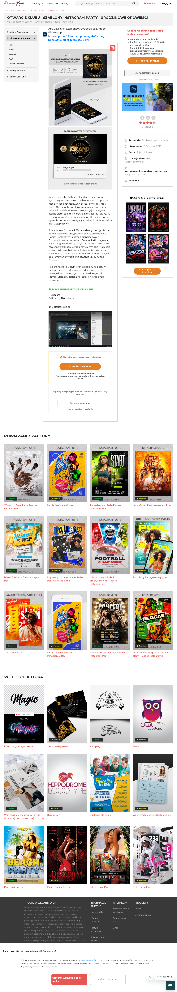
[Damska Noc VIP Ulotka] (158, 248)
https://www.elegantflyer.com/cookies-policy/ (74, 963)
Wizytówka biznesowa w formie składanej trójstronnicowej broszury (24, 817)
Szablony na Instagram (19, 38)
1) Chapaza (54, 295)
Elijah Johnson (145, 152)
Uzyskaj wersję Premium (147, 271)
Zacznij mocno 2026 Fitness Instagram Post (105, 507)
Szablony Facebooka (17, 32)
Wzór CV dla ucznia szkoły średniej (152, 815)
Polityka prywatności (96, 929)
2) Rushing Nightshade (61, 298)
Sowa (136, 746)
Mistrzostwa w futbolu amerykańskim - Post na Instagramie (104, 580)
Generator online (143, 915)
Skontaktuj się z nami (120, 920)
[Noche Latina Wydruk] (158, 217)
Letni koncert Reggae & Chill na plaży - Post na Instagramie (150, 654)
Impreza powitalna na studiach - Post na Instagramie (65, 579)
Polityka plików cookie (98, 939)
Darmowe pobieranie (80, 403)
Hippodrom (53, 815)
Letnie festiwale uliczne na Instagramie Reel (61, 654)
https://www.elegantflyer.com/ (89, 960)
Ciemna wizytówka (57, 746)
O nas (115, 928)
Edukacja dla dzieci (100, 815)
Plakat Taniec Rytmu (59, 887)
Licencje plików (98, 912)
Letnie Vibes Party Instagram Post (152, 505)
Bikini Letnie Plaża (100, 887)
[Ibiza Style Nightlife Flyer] (136, 248)
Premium (151, 3)
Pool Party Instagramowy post (150, 577)
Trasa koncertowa (14, 652)
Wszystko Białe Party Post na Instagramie (20, 507)
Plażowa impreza (14, 887)
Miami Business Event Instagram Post (22, 579)
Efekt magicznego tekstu (18, 746)
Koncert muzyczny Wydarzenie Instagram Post (107, 654)
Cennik (138, 908)
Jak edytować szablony (57, 3)
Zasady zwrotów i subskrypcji (121, 910)
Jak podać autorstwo (137, 174)
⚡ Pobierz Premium (80, 366)
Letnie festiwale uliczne (60, 505)
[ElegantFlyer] (14, 3)
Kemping (95, 746)
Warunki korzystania (96, 920)
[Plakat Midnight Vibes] (136, 217)
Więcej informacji (134, 161)
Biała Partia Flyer (142, 887)
